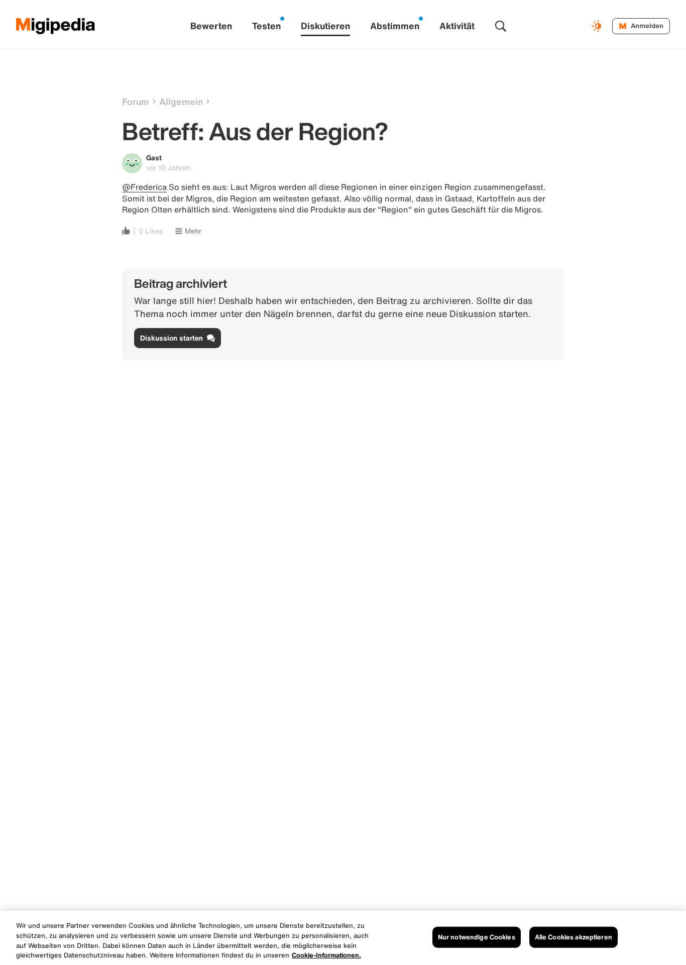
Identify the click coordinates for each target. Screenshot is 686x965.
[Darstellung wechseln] (598, 26)
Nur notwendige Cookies (476, 937)
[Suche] (501, 26)
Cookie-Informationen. (326, 954)
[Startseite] (55, 26)
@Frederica (144, 187)
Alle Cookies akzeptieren (573, 937)
